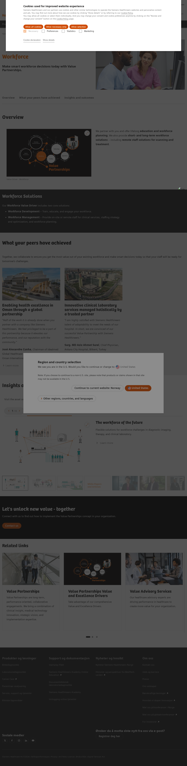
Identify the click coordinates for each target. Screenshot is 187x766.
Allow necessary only (56, 27)
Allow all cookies (33, 27)
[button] (181, 190)
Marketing (89, 31)
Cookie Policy (127, 13)
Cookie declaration (32, 40)
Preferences (52, 31)
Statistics (71, 31)
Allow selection (78, 27)
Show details (48, 40)
